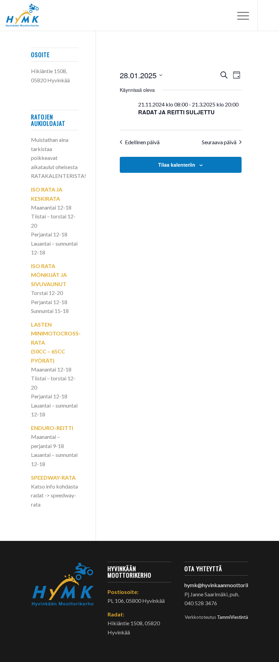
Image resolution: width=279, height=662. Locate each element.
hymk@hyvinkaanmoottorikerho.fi (224, 585)
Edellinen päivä (142, 142)
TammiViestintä (232, 617)
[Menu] (239, 15)
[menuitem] (239, 15)
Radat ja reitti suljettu (176, 112)
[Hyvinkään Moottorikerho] (25, 15)
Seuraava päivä (219, 142)
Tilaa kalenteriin (176, 164)
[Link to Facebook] (268, 15)
